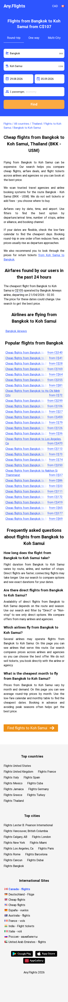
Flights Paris (46, 848)
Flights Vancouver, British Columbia (26, 831)
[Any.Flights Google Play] (22, 955)
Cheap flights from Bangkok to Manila (29, 491)
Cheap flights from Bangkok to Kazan (29, 417)
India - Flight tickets (21, 926)
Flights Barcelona (36, 854)
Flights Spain (32, 777)
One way (33, 38)
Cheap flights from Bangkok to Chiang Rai (31, 433)
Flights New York (14, 842)
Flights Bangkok (14, 866)
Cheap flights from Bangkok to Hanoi (28, 454)
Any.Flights (14, 6)
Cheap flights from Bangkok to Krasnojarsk (32, 502)
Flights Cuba (35, 783)
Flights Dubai (35, 860)
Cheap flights (17, 899)
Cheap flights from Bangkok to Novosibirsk (32, 380)
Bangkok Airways (16, 331)
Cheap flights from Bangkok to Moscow (30, 352)
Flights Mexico (13, 783)
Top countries (32, 756)
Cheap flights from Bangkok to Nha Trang (31, 518)
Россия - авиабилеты (23, 936)
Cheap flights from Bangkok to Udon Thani (32, 486)
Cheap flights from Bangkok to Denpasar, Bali (34, 406)
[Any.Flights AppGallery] (34, 962)
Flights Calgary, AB (15, 837)
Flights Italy (11, 777)
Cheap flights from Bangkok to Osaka (29, 497)
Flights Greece (13, 795)
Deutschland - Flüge (21, 894)
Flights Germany (38, 789)
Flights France (47, 771)
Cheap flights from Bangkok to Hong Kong (32, 385)
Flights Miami (38, 842)
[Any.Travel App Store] (46, 955)
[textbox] (34, 53)
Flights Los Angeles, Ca (18, 848)
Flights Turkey (36, 795)
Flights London (41, 837)
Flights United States (17, 766)
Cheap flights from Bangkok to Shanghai (30, 449)
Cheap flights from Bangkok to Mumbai (30, 428)
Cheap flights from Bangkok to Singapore (31, 374)
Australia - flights (19, 915)
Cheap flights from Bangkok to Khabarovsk (32, 513)
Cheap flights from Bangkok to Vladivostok (32, 465)
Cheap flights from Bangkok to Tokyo (29, 369)
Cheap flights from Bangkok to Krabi (28, 411)
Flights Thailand (14, 801)
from (55, 352)
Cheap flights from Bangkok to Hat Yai (29, 508)
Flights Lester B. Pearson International (28, 825)
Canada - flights (19, 889)
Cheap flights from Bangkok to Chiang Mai (32, 358)
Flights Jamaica (14, 789)
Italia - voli (15, 931)
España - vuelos (18, 910)
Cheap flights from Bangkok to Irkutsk (29, 400)
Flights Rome (12, 854)
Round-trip (13, 38)
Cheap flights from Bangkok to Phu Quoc (31, 422)
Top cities (32, 816)
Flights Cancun (13, 860)
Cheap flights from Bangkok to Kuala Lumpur (33, 459)
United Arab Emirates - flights (27, 942)
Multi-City (54, 38)
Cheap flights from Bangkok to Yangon (29, 480)
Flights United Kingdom (18, 771)
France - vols (17, 921)
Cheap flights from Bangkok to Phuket (29, 363)
